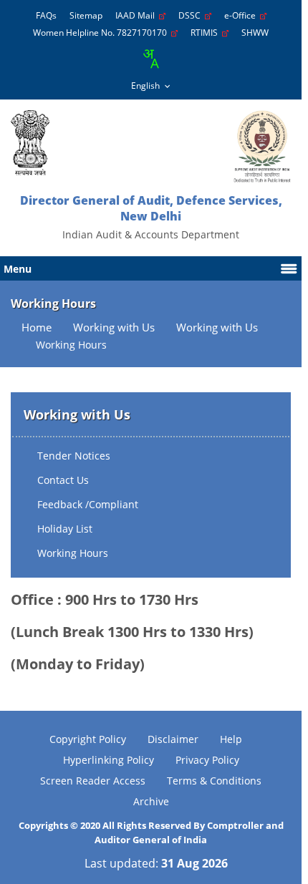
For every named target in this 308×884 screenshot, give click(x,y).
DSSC (191, 15)
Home (36, 327)
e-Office (242, 15)
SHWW (255, 32)
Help (231, 739)
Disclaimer (173, 739)
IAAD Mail (137, 15)
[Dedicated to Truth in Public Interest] (30, 142)
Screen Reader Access (92, 780)
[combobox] (150, 59)
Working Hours (72, 553)
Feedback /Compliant (87, 504)
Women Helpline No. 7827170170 (102, 32)
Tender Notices (73, 455)
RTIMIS (206, 32)
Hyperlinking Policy (108, 760)
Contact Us (63, 480)
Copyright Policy (87, 739)
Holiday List (64, 528)
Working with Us (114, 327)
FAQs (46, 15)
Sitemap (85, 15)
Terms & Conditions (214, 780)
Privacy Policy (207, 760)
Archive (151, 801)
